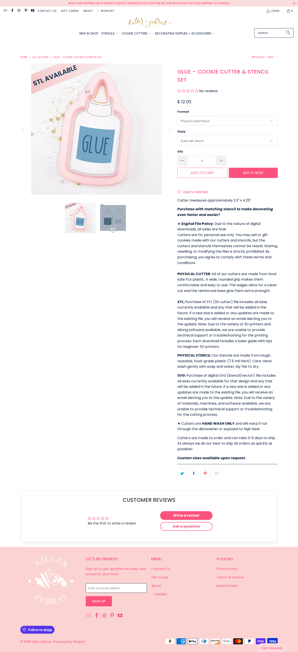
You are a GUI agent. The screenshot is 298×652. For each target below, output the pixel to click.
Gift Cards (70, 11)
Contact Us (47, 11)
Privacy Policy (227, 568)
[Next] (169, 130)
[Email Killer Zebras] (5, 11)
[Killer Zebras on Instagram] (19, 11)
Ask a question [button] (186, 526)
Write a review (186, 515)
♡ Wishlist (105, 11)
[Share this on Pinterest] (205, 473)
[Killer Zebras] (149, 22)
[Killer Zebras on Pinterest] (25, 11)
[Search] (288, 33)
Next (271, 57)
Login (275, 11)
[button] (110, 33)
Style (181, 131)
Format (183, 112)
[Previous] (23, 130)
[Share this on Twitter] (182, 473)
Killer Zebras (41, 641)
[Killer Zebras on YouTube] (32, 11)
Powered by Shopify (69, 641)
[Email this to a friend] (217, 473)
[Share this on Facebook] (194, 473)
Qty (180, 151)
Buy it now (253, 172)
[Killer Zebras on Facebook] (12, 11)
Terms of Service (230, 577)
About (88, 11)
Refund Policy (227, 585)
